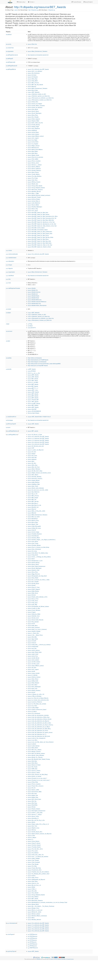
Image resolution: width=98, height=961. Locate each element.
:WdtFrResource (33, 947)
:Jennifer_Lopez (33, 663)
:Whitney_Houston (34, 182)
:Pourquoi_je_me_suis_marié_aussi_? (39, 780)
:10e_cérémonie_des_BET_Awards (38, 436)
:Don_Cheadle (33, 117)
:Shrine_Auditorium (34, 168)
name (8, 427)
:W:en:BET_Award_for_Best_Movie (38, 239)
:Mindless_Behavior (34, 919)
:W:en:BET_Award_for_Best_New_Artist (39, 241)
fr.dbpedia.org (51, 10)
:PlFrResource (32, 946)
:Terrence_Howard (34, 845)
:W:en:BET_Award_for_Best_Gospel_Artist (40, 233)
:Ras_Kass (32, 793)
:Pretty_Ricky (33, 782)
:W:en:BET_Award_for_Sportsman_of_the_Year (41, 222)
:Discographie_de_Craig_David (37, 576)
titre (8, 279)
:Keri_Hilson (32, 684)
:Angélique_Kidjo (34, 484)
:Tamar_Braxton (33, 841)
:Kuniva (31, 692)
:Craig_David (33, 555)
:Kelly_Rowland (33, 683)
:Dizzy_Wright (33, 578)
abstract (8, 34)
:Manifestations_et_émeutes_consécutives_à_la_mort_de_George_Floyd (47, 902)
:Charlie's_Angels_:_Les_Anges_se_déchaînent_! (42, 539)
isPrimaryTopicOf (11, 424)
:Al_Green (32, 75)
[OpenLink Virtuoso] (36, 957)
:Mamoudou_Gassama (35, 189)
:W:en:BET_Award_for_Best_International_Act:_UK (42, 218)
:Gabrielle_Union (34, 616)
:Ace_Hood (32, 455)
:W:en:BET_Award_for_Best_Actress (38, 214)
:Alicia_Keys (32, 79)
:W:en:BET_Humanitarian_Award (37, 229)
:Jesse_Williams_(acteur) (36, 136)
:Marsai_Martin (33, 904)
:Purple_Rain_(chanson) (35, 786)
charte (9, 250)
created (8, 309)
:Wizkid (31, 887)
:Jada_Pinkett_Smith (34, 652)
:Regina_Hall (33, 795)
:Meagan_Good (33, 908)
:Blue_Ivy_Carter (34, 516)
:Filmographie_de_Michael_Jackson (38, 606)
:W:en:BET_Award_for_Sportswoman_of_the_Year (42, 224)
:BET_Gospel (33, 497)
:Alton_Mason (33, 474)
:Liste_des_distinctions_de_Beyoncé (38, 721)
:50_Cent (32, 452)
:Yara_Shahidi (33, 893)
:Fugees (32, 612)
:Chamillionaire (33, 536)
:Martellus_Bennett (34, 191)
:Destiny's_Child (33, 570)
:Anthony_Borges (34, 199)
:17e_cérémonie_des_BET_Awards (38, 440)
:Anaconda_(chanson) (35, 478)
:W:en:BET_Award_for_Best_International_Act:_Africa (42, 216)
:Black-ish (32, 513)
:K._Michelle (32, 675)
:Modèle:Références (34, 299)
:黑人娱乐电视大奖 (34, 411)
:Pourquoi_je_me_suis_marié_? (37, 778)
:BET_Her (32, 499)
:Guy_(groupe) (33, 621)
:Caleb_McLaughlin (34, 526)
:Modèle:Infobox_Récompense (37, 305)
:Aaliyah (31, 453)
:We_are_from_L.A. (34, 885)
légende (9, 268)
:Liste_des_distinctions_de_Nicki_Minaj (39, 728)
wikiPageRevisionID (11, 65)
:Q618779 (32, 327)
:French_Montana (34, 610)
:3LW (31, 448)
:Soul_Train (32, 826)
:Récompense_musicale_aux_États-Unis (40, 100)
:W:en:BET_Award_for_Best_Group (38, 235)
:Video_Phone (33, 877)
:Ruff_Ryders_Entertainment (36, 810)
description (10, 261)
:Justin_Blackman (34, 203)
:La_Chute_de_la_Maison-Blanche (38, 698)
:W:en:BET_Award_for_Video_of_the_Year (40, 245)
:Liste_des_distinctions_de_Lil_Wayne (39, 726)
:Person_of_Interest (34, 776)
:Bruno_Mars (33, 90)
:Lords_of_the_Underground (36, 738)
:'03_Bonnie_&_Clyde (35, 434)
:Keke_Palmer (33, 679)
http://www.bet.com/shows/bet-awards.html (38, 55)
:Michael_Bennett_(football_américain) (39, 195)
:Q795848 (32, 371)
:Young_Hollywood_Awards (36, 187)
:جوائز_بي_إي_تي (34, 373)
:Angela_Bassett (33, 480)
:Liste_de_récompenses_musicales (38, 715)
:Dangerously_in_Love (35, 560)
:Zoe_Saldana (33, 896)
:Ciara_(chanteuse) (34, 549)
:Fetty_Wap (32, 604)
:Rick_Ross (32, 803)
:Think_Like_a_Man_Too (36, 854)
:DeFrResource (32, 936)
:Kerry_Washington (34, 686)
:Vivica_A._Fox (33, 883)
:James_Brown (33, 132)
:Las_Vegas (32, 140)
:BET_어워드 (33, 390)
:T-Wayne (32, 837)
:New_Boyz (32, 761)
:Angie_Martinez (33, 482)
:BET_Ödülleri (33, 405)
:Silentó (31, 822)
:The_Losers (33, 851)
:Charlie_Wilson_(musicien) (36, 105)
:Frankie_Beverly (34, 124)
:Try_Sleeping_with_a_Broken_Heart (38, 873)
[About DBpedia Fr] (10, 2)
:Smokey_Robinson (34, 170)
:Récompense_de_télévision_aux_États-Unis (41, 98)
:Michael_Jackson (34, 914)
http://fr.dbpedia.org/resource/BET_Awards (40, 7)
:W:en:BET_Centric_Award (36, 228)
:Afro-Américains (34, 73)
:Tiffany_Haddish (34, 858)
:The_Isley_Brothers (34, 176)
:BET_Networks (33, 92)
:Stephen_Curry (33, 828)
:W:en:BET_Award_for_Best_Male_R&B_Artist (41, 220)
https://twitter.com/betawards (35, 358)
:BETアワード (33, 388)
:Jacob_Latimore (34, 650)
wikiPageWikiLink (11, 69)
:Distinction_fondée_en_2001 (37, 94)
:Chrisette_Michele (34, 545)
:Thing (30, 324)
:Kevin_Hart (32, 688)
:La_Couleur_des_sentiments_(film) (38, 700)
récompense (11, 923)
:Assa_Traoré (33, 486)
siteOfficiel (10, 275)
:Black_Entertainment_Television (37, 51)
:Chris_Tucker (33, 543)
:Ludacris (32, 744)
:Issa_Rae (32, 648)
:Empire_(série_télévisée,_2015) (37, 597)
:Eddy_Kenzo (33, 593)
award (15, 10)
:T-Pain (31, 835)
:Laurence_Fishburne (35, 702)
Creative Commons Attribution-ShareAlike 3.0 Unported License (62, 959)
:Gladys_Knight (33, 126)
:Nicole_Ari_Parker (34, 765)
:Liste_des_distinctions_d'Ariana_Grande (39, 719)
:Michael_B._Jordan (34, 912)
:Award (30, 325)
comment (9, 331)
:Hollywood (32, 130)
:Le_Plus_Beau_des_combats (37, 704)
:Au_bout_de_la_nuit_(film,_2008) (38, 490)
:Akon (31, 461)
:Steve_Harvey (33, 172)
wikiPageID (9, 58)
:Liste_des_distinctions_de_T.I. (37, 734)
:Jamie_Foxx (33, 656)
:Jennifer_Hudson (34, 662)
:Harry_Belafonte (34, 128)
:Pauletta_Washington (35, 207)
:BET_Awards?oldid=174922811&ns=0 (39, 416)
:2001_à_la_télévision (35, 71)
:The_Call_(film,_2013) (35, 849)
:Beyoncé (32, 86)
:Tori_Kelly (32, 866)
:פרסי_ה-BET (33, 382)
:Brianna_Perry (33, 520)
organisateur (10, 272)
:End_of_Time (33, 599)
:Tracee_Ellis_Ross (34, 868)
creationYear (10, 47)
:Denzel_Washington (34, 113)
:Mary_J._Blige (33, 193)
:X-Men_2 (32, 889)
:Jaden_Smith (33, 654)
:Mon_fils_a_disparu (34, 749)
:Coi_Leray (32, 551)
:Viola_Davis (33, 881)
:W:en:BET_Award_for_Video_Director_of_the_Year (42, 226)
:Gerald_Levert (33, 618)
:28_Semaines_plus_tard (36, 446)
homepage (9, 420)
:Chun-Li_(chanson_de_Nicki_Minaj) (38, 547)
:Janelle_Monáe (33, 658)
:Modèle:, (32, 288)
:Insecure (32, 642)
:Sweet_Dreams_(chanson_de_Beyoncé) (39, 833)
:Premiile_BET (33, 399)
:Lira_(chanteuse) (34, 713)
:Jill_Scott (32, 667)
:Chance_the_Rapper (35, 103)
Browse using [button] (21, 2)
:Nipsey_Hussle (33, 155)
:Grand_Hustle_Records (35, 620)
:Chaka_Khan (33, 101)
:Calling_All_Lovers (34, 528)
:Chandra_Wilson (34, 537)
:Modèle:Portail (33, 298)
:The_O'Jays (33, 178)
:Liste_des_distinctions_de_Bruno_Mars (39, 723)
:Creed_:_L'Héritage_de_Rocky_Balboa (39, 557)
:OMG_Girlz (32, 768)
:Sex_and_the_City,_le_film (36, 820)
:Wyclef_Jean (33, 184)
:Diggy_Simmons (34, 574)
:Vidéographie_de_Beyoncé (36, 879)
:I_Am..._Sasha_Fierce (35, 635)
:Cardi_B (32, 530)
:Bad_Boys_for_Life (34, 505)
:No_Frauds (32, 767)
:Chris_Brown (33, 109)
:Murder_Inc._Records (35, 757)
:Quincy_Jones (33, 163)
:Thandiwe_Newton (34, 847)
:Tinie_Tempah (33, 860)
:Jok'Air (31, 671)
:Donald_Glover (33, 583)
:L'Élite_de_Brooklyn (34, 696)
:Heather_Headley (34, 631)
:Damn (31, 558)
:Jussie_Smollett (33, 673)
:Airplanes (32, 459)
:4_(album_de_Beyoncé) (35, 450)
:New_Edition (33, 151)
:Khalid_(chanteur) (34, 690)
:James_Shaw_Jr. (34, 201)
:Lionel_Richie (33, 142)
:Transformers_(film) (34, 870)
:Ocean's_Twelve (34, 772)
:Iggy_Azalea (33, 639)
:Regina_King (33, 797)
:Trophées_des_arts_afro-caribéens (38, 872)
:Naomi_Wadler (33, 205)
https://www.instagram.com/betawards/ (37, 361)
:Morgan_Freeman (34, 751)
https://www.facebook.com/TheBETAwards (38, 360)
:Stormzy (32, 830)
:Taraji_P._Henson (34, 843)
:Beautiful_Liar (33, 507)
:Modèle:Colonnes (34, 292)
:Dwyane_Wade (33, 121)
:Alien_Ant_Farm (34, 467)
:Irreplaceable (33, 646)
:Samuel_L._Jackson (35, 165)
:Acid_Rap (32, 457)
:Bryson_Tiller (33, 524)
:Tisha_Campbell (34, 862)
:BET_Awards (32, 369)
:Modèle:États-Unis (34, 303)
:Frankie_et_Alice (34, 608)
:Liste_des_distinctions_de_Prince (38, 730)
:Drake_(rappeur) (34, 119)
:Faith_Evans (33, 600)
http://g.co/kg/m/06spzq (33, 413)
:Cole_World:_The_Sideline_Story (38, 553)
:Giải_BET (32, 409)
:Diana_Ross (33, 115)
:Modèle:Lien (33, 294)
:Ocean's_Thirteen (34, 770)
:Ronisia (31, 807)
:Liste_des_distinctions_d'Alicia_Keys (38, 717)
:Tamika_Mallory (34, 174)
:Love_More (32, 740)
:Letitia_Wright (33, 707)
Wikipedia (38, 959)
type (7, 324)
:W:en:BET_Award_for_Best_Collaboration (40, 231)
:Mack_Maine (33, 747)
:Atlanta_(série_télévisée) (36, 488)
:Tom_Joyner (33, 210)
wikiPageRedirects (12, 431)
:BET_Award (33, 380)
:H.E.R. (31, 623)
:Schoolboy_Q (33, 818)
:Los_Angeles (33, 143)
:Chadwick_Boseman (35, 534)
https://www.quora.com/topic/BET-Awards (38, 365)
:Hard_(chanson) (34, 627)
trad (8, 282)
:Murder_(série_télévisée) (36, 755)
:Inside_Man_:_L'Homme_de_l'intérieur (39, 644)
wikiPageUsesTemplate (13, 288)
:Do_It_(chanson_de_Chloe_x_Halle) (38, 579)
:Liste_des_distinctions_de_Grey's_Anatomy (40, 725)
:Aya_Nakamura (33, 492)
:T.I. (30, 839)
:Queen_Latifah (33, 789)
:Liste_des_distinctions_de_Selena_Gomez (40, 732)
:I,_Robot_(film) (33, 633)
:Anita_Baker (33, 80)
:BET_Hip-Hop (33, 501)
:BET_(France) (33, 82)
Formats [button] (31, 2)
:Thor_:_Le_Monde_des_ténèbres (38, 856)
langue (9, 265)
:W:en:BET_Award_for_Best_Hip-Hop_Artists (40, 237)
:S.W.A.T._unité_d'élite (35, 812)
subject (8, 312)
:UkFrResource (32, 934)
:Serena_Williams (34, 166)
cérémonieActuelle (12, 254)
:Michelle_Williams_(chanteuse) (37, 915)
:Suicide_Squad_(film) (35, 831)
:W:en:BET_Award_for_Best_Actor (38, 212)
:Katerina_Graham (34, 677)
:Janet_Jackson (33, 134)
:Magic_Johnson (34, 145)
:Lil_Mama (32, 711)
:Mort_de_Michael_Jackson (36, 753)
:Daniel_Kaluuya (33, 562)
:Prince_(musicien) (34, 161)
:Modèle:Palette (33, 296)
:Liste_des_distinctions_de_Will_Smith (39, 736)
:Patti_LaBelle (33, 159)
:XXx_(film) (32, 891)
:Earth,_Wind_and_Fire (35, 122)
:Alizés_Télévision (34, 469)
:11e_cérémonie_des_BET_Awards (38, 438)
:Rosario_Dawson (34, 809)
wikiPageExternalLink (12, 55)
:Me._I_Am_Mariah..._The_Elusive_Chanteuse (41, 906)
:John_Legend (33, 138)
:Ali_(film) (32, 463)
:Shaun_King (33, 208)
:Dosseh (32, 585)
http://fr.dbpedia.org (33, 10)
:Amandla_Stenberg (34, 476)
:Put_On (32, 788)
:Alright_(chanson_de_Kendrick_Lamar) (39, 473)
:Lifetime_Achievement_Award (37, 709)
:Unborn (31, 875)
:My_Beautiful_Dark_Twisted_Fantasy (39, 759)
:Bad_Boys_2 (33, 503)
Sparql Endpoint (89, 2)
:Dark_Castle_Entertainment (36, 566)
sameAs (8, 369)
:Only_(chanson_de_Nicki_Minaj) (38, 774)
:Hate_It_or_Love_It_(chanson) (37, 629)
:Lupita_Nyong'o (33, 746)
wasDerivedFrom (11, 416)
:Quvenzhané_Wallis (34, 791)
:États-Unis (32, 44)
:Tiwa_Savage (33, 864)
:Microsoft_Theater (34, 197)
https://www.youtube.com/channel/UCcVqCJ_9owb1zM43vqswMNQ (44, 363)
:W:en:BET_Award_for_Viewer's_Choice (39, 247)
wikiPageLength (10, 62)
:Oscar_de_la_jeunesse (35, 157)
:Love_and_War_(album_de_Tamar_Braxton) (41, 742)
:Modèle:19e (33, 290)
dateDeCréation (11, 257)
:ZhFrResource (32, 944)
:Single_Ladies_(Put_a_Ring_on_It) (38, 824)
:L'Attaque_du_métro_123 (36, 694)
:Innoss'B (32, 641)
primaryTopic (11, 951)
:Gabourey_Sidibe (34, 614)
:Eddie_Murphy (33, 591)
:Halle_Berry (33, 625)
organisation (10, 51)
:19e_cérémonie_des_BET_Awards (38, 69)
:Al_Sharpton (33, 77)
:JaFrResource (32, 938)
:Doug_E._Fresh (34, 587)
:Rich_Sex (32, 801)
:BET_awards (33, 431)
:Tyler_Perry (32, 180)
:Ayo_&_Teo (32, 494)
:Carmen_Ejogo (33, 532)
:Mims (31, 917)
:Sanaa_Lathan (33, 816)
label (8, 341)
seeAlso (8, 358)
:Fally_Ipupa (33, 602)
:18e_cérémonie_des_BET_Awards (38, 442)
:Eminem (32, 595)
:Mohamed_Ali (33, 147)
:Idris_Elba (32, 637)
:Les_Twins (32, 705)
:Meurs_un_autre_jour (35, 910)
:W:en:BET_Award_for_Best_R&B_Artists (39, 243)
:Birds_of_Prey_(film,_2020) (36, 511)
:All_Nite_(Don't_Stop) (35, 471)
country (8, 44)
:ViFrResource (32, 940)
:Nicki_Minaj (32, 153)
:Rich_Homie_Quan (34, 799)
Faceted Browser (77, 2)
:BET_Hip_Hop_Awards (35, 84)
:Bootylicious (33, 518)
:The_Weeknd (33, 852)
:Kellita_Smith (33, 681)
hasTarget (10, 934)
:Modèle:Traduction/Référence (37, 301)
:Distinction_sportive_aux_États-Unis (39, 96)
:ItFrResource (32, 942)
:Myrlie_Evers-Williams (35, 149)
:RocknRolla (32, 805)
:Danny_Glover (33, 111)
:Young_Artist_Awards (35, 186)
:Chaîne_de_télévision (35, 107)
